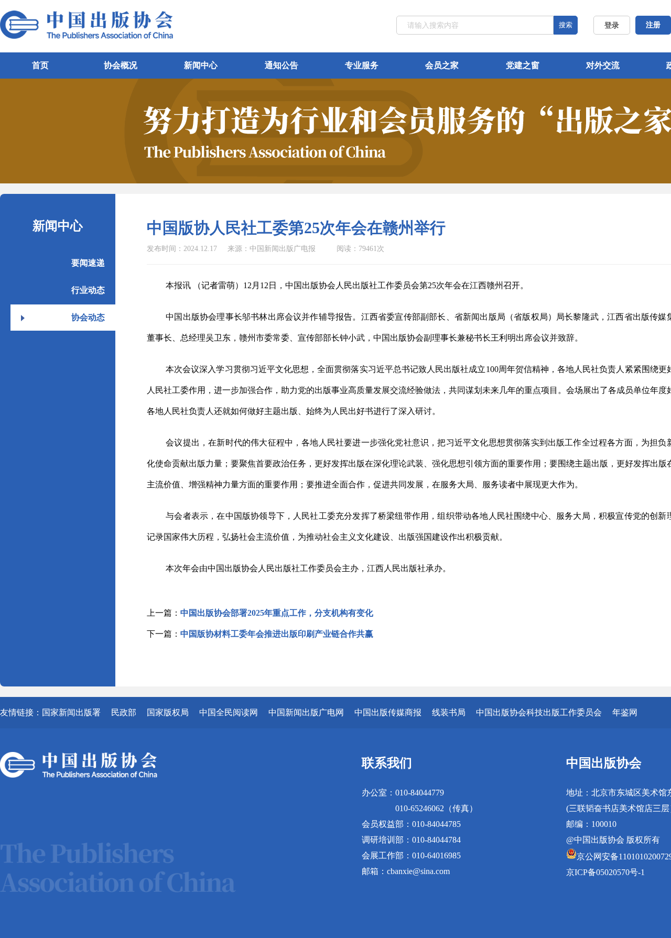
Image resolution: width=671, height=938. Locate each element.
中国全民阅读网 (228, 712)
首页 (40, 65)
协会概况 (120, 65)
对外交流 (603, 65)
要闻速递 (88, 262)
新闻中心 (201, 65)
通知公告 (281, 65)
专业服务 (361, 65)
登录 (611, 25)
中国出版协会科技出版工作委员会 (539, 712)
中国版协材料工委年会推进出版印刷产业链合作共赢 (276, 633)
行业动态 (88, 290)
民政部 (123, 712)
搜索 (565, 25)
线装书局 (449, 712)
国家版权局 (168, 712)
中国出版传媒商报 (387, 712)
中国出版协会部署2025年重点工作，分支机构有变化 (276, 612)
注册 (653, 25)
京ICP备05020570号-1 (605, 872)
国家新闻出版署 (71, 712)
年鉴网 (624, 712)
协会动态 (88, 317)
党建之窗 (522, 65)
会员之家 (442, 65)
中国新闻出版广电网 (306, 712)
